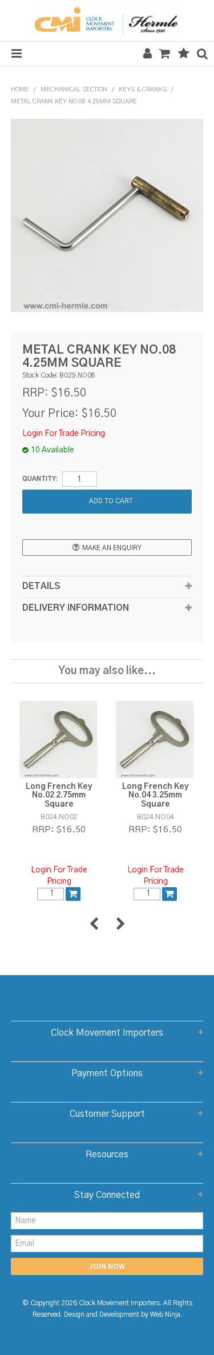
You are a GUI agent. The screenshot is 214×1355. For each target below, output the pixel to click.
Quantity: (40, 479)
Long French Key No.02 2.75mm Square (59, 795)
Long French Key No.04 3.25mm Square (155, 795)
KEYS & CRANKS (143, 89)
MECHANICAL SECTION (74, 89)
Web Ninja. (166, 1315)
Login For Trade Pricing (63, 434)
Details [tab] (41, 586)
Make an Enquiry (112, 548)
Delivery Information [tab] (75, 608)
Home (20, 89)
